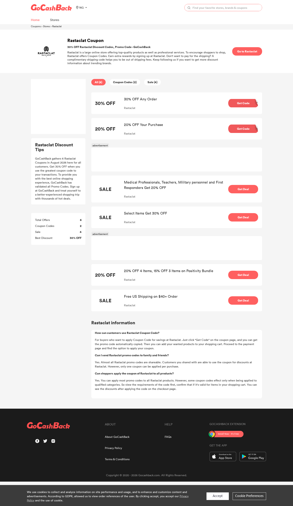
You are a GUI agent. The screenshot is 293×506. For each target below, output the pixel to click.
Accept (218, 496)
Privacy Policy (113, 448)
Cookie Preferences (249, 496)
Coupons (36, 26)
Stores (46, 26)
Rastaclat (57, 26)
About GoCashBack (117, 437)
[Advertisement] (58, 107)
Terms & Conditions (117, 459)
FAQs (168, 437)
